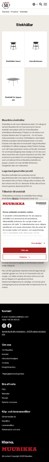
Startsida (5, 12)
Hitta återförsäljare (10, 359)
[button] (40, 4)
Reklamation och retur (11, 430)
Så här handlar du (9, 417)
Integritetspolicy (8, 367)
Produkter (14, 12)
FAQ (3, 389)
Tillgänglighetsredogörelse (13, 374)
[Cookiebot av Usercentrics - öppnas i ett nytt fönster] (35, 203)
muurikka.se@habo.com (18, 317)
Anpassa (23, 257)
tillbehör (15, 198)
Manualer (6, 394)
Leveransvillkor (8, 425)
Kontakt (5, 354)
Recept (5, 398)
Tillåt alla (24, 250)
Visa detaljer (36, 243)
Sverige (35, 4)
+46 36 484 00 (13, 320)
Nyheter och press (9, 402)
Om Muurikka (7, 350)
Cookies (5, 363)
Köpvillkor (6, 421)
